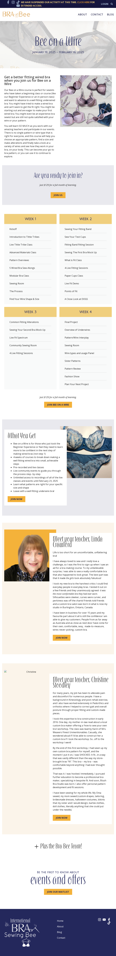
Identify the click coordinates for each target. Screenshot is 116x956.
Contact (97, 14)
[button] (111, 4)
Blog (110, 14)
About (82, 14)
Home (60, 920)
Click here (83, 2)
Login (104, 4)
